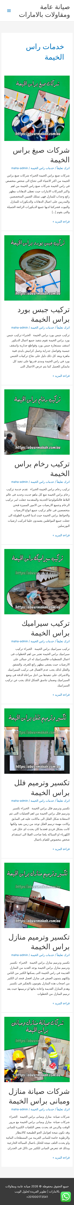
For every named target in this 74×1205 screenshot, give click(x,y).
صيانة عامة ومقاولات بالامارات (44, 10)
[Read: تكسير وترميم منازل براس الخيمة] (37, 895)
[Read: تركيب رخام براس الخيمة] (37, 421)
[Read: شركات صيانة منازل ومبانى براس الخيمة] (37, 1049)
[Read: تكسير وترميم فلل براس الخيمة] (37, 740)
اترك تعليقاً (63, 168)
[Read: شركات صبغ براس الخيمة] (37, 108)
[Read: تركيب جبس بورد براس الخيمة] (37, 267)
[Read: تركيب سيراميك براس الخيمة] (37, 581)
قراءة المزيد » (61, 222)
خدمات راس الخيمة (42, 168)
